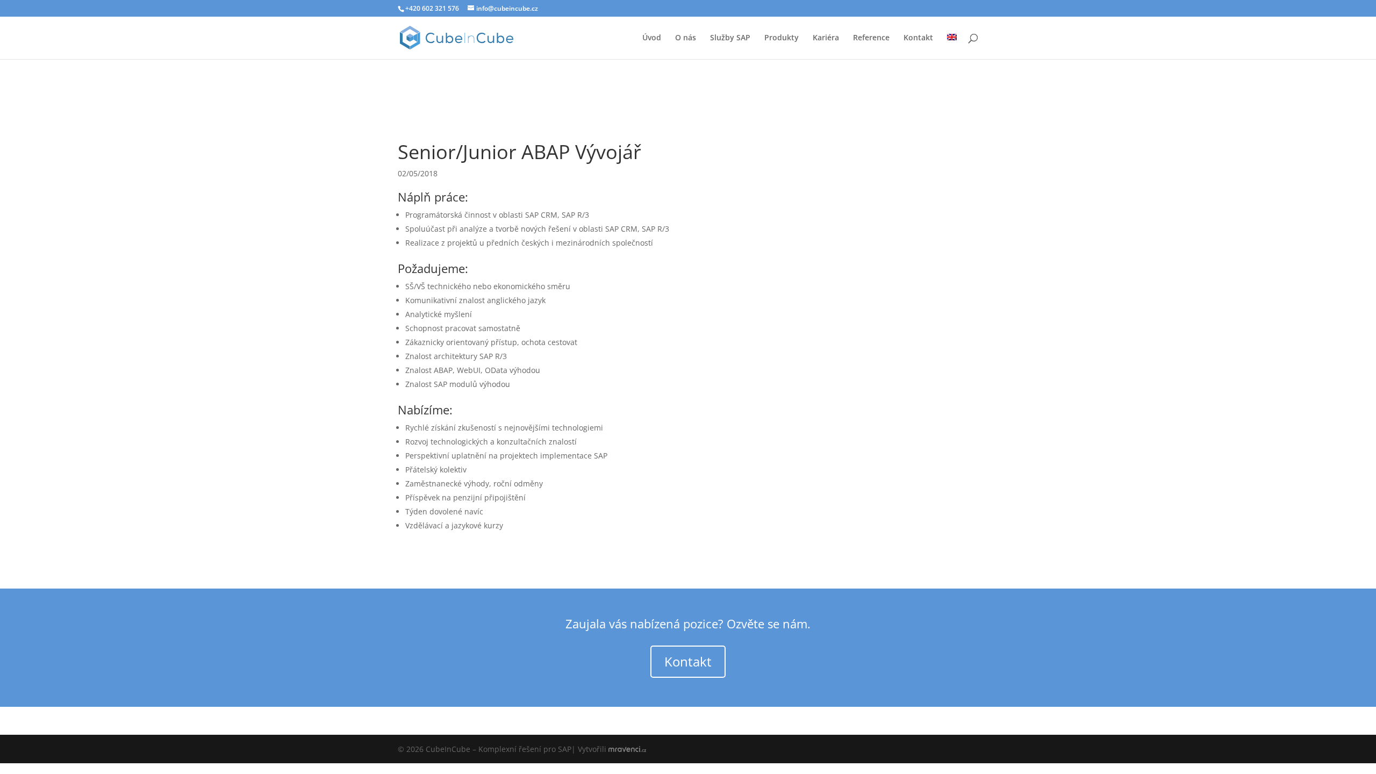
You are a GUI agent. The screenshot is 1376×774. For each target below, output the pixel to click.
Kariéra (826, 38)
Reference (871, 38)
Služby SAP (730, 38)
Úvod (651, 38)
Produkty (781, 38)
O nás (685, 38)
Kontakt (918, 38)
